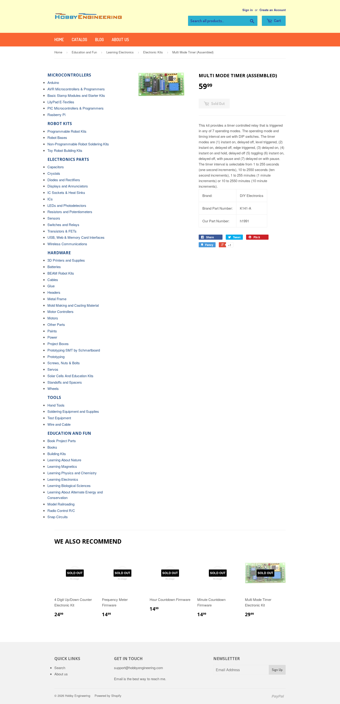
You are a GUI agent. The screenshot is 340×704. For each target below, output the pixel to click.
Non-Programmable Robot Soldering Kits (78, 143)
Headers (53, 292)
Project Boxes (58, 343)
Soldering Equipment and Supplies (73, 411)
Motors (52, 317)
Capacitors (55, 166)
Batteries (54, 266)
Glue (51, 285)
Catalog (79, 39)
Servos (52, 369)
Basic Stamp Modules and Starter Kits (76, 95)
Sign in (247, 10)
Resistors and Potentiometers (69, 211)
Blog (99, 39)
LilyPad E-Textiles (60, 101)
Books (52, 447)
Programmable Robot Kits (67, 131)
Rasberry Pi (56, 114)
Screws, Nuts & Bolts (63, 362)
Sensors (53, 218)
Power (52, 337)
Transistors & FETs (62, 231)
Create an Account (273, 10)
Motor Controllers (60, 311)
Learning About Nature (64, 459)
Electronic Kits (153, 52)
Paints (52, 330)
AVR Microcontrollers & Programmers (76, 88)
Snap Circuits (57, 516)
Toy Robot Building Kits (64, 150)
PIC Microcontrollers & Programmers (75, 108)
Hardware (59, 252)
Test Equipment (59, 417)
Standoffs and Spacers (64, 382)
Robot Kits (59, 123)
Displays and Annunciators (67, 186)
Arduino (53, 82)
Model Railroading (60, 504)
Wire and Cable (59, 424)
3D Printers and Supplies (66, 260)
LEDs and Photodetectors (66, 205)
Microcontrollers (69, 75)
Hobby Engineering (77, 695)
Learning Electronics (120, 52)
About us (120, 39)
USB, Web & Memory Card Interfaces (76, 237)
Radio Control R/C (61, 510)
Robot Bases (57, 137)
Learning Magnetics (62, 466)
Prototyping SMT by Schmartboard (73, 350)
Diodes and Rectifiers (63, 179)
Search (59, 667)
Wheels (53, 388)
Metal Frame (56, 298)
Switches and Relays (63, 224)
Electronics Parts (68, 159)
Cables (52, 279)
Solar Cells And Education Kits (70, 375)
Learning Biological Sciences (69, 485)
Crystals (53, 173)
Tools (54, 397)
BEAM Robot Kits (60, 273)
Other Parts (56, 324)
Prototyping (56, 356)
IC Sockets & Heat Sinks (66, 192)
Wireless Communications (67, 243)
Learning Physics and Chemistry (72, 472)
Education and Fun (84, 52)
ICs (50, 198)
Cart (277, 20)
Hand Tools (56, 405)
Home (59, 39)
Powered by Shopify (108, 695)
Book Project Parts (61, 440)
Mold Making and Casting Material (73, 305)
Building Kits (56, 453)
